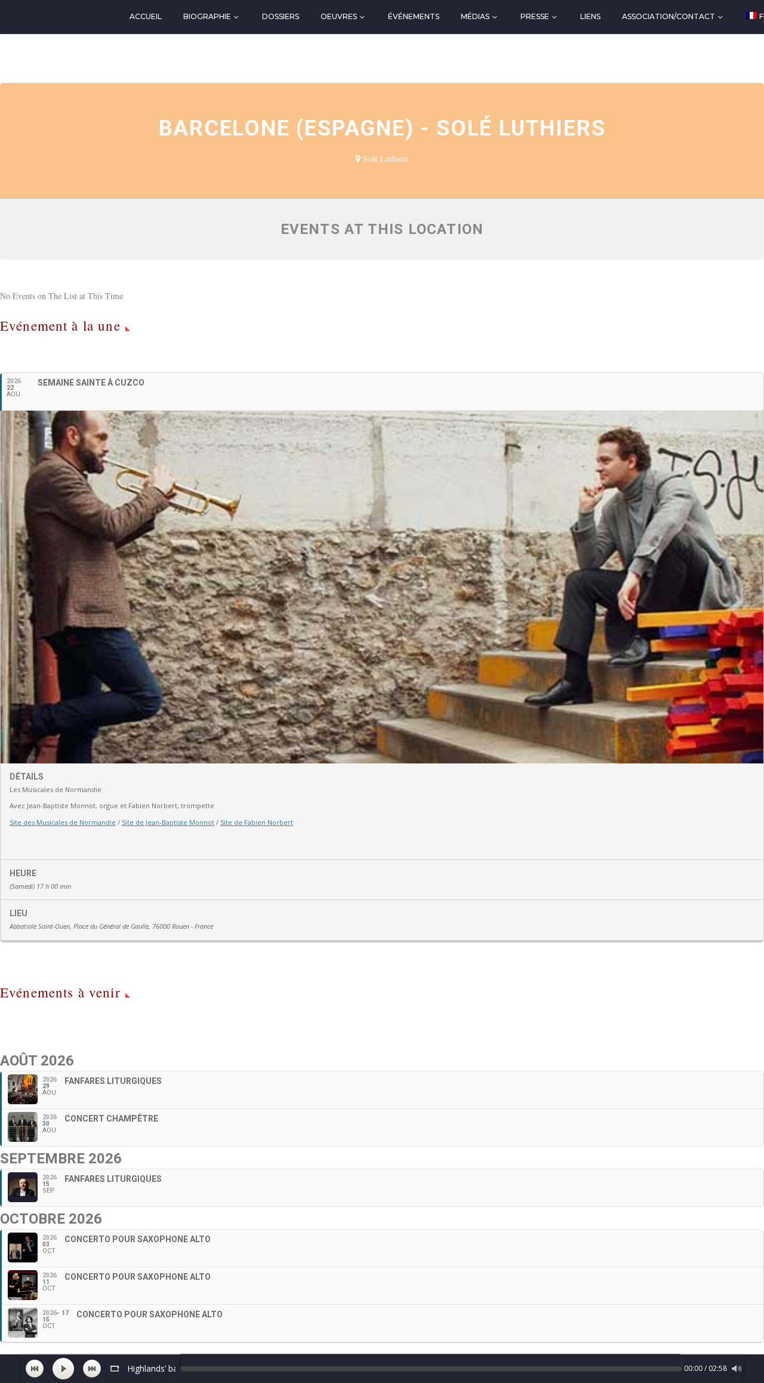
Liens (590, 16)
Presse (534, 16)
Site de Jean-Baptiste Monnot (168, 822)
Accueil (146, 16)
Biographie (207, 16)
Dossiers (280, 16)
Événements (413, 16)
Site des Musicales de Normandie (63, 822)
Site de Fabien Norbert (256, 822)
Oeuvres (339, 16)
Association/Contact (668, 16)
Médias (475, 16)
